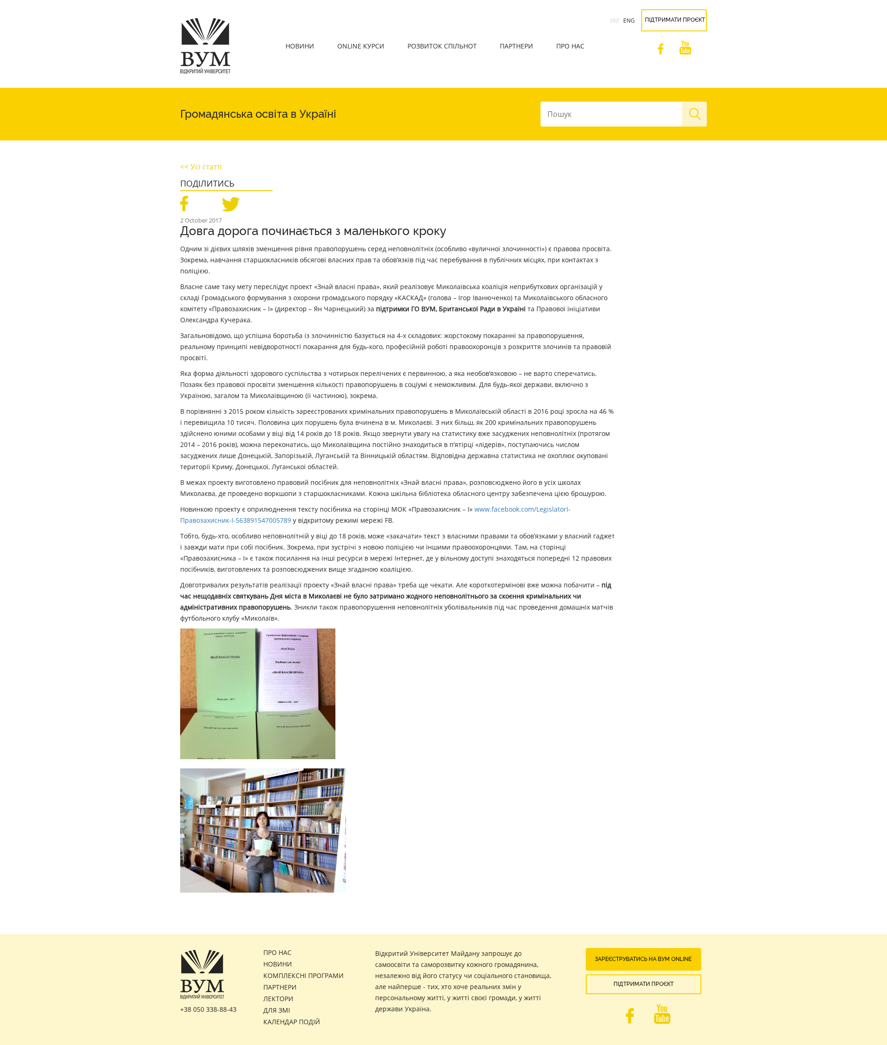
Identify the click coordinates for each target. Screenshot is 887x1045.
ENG (629, 20)
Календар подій (291, 1021)
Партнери (516, 46)
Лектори (278, 998)
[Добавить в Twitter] (230, 202)
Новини (300, 46)
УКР (615, 20)
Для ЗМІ (276, 1010)
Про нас (570, 46)
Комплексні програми (303, 975)
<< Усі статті (201, 167)
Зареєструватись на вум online (643, 959)
